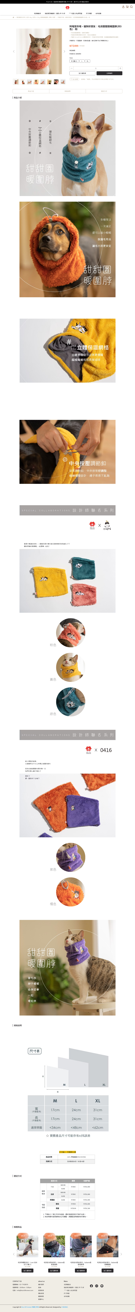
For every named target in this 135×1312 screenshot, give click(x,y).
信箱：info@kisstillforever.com (23, 1290)
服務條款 (41, 1296)
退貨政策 (41, 1290)
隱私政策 (41, 1293)
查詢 (39, 1287)
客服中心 (41, 1299)
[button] (64, 51)
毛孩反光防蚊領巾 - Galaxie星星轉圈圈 (107, 1263)
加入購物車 (82, 73)
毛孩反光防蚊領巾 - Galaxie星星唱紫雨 (80, 1263)
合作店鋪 (98, 13)
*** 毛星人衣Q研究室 (75, 13)
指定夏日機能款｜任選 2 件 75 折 (55, 13)
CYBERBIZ (64, 1307)
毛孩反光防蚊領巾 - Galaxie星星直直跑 (54, 1263)
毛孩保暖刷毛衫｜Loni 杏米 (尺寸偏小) (27, 1263)
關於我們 (41, 1284)
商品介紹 (31, 91)
